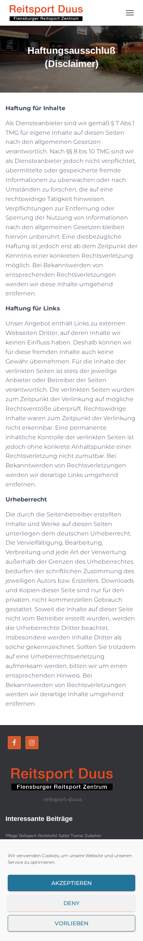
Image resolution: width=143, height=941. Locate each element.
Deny (71, 903)
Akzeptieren (71, 883)
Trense (77, 835)
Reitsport (28, 835)
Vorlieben (71, 923)
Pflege (12, 835)
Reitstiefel (47, 835)
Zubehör (93, 835)
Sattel (64, 835)
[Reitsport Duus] (48, 13)
